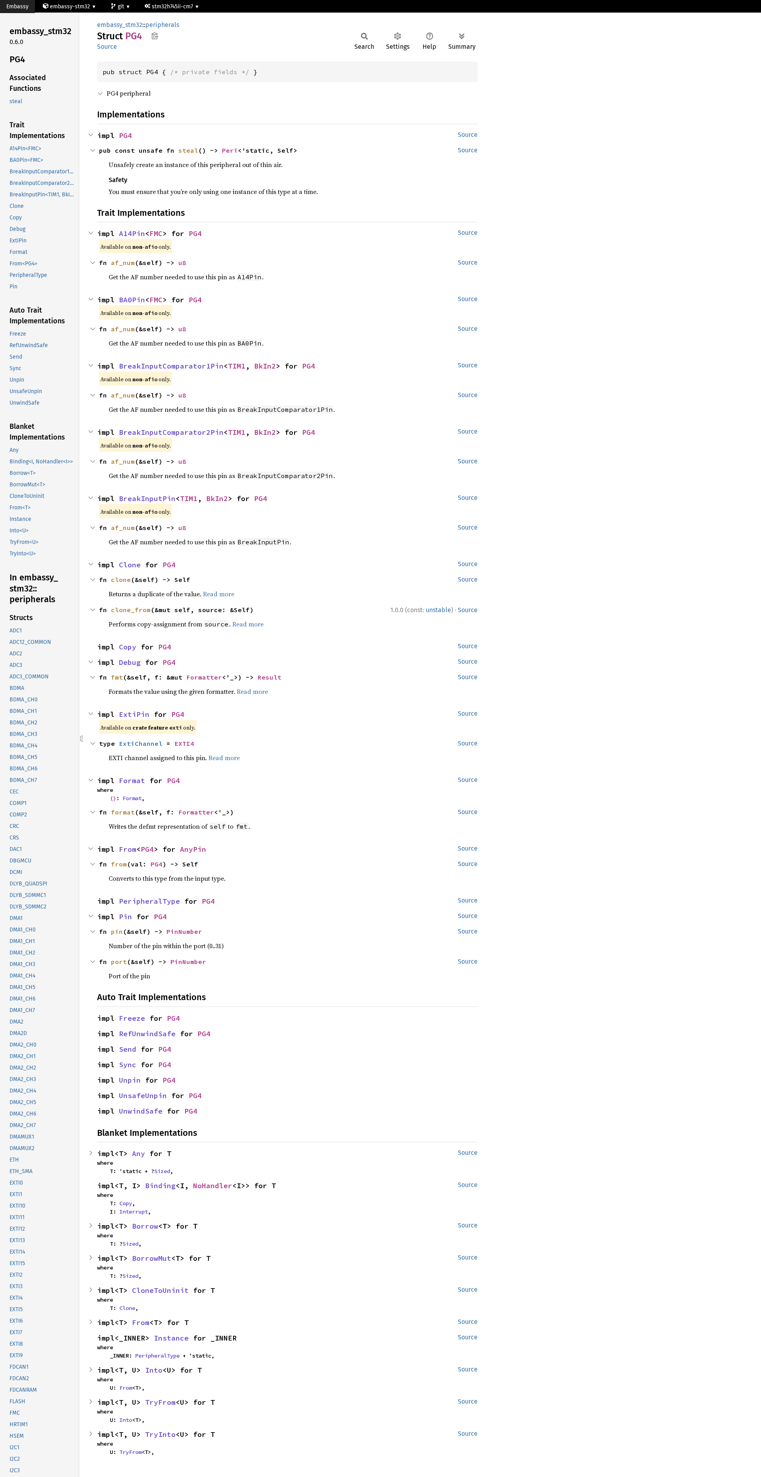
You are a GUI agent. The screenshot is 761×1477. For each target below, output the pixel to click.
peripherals (162, 25)
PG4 (125, 135)
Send (127, 1049)
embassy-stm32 (70, 6)
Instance (171, 1338)
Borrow (145, 1226)
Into (154, 1370)
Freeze (132, 1018)
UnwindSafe (141, 1111)
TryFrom (160, 1402)
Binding (160, 1185)
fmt (117, 677)
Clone (130, 564)
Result (269, 677)
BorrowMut (151, 1258)
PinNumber (184, 931)
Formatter (204, 677)
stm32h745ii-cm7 (173, 6)
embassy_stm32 (119, 25)
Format (132, 780)
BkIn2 (265, 366)
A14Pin (132, 233)
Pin (125, 916)
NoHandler (212, 1185)
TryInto (160, 1434)
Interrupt (133, 1211)
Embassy (17, 6)
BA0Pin (132, 299)
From (127, 849)
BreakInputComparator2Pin (171, 432)
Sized (162, 1171)
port (119, 962)
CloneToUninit (160, 1290)
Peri (230, 150)
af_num (123, 263)
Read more (218, 594)
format (123, 812)
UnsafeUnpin (143, 1095)
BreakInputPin (147, 498)
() (113, 798)
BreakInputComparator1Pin (171, 366)
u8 (182, 263)
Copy (127, 646)
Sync (127, 1064)
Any (138, 1153)
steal (188, 150)
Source (107, 46)
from (119, 864)
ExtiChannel (141, 743)
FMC (156, 233)
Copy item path (154, 35)
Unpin (130, 1080)
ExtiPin (134, 714)
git (122, 6)
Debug (130, 662)
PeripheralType (149, 901)
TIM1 (236, 366)
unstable (438, 610)
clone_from (131, 610)
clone (121, 580)
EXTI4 (184, 743)
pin (117, 931)
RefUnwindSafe (147, 1033)
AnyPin (193, 849)
